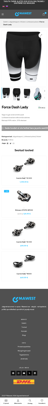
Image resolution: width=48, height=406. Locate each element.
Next (44, 90)
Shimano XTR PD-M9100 (24, 210)
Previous (44, 97)
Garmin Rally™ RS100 (24, 274)
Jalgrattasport (14, 22)
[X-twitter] (29, 373)
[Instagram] (18, 373)
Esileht (5, 22)
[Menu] (3, 14)
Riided (23, 22)
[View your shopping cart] (44, 14)
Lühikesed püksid (32, 22)
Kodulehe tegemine (37, 396)
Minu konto (18, 403)
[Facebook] (13, 373)
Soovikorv (42, 403)
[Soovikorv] (42, 400)
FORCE (10, 140)
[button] (41, 35)
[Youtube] (24, 373)
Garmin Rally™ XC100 (24, 242)
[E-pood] (6, 400)
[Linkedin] (34, 373)
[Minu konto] (18, 400)
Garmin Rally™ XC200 (24, 178)
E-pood (6, 403)
